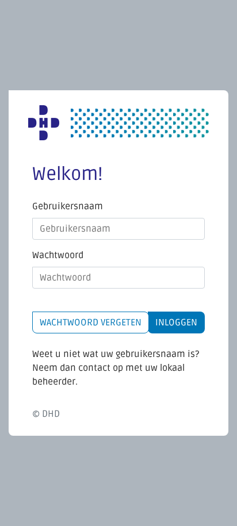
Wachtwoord (57, 255)
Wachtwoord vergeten (91, 322)
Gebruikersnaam (67, 206)
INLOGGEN (176, 322)
